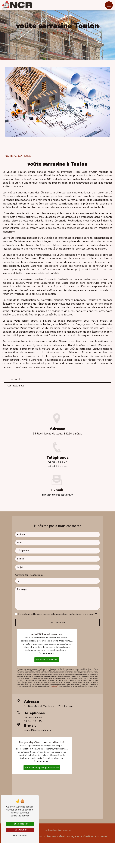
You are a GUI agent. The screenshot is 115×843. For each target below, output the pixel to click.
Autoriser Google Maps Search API (42, 767)
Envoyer (60, 622)
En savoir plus (14, 379)
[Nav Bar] (109, 5)
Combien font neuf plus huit (29, 575)
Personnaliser (20, 835)
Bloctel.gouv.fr (53, 686)
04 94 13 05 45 (57, 466)
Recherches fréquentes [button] (57, 830)
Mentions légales (69, 836)
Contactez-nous (15, 385)
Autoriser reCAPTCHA (47, 659)
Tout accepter (20, 823)
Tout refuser (20, 829)
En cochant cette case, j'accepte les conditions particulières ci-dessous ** (57, 614)
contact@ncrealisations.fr (57, 495)
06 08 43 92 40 (57, 462)
